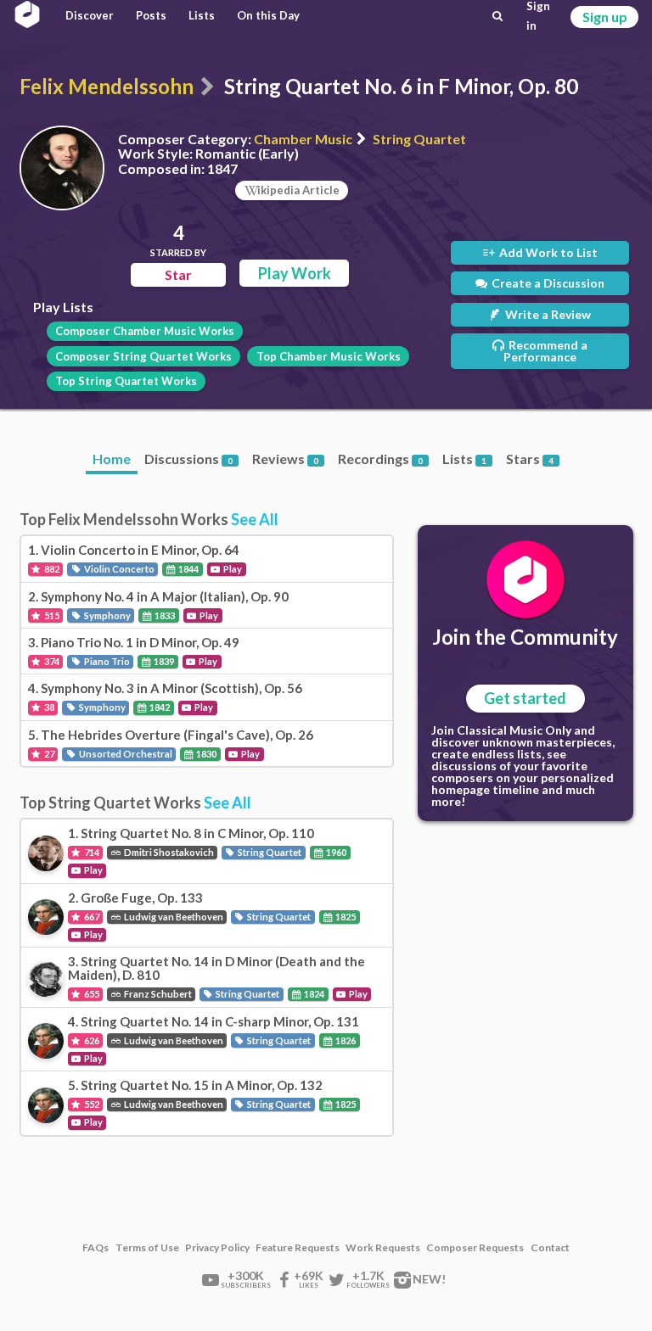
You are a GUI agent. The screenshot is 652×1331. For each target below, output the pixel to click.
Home (112, 458)
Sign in (538, 16)
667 (90, 916)
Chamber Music (303, 139)
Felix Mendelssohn (107, 86)
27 (48, 753)
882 (50, 568)
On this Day (268, 15)
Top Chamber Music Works (328, 356)
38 (48, 707)
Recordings (380, 458)
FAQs (95, 1248)
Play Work (294, 273)
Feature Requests (298, 1248)
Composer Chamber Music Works (144, 331)
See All (254, 519)
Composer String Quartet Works (143, 356)
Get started (525, 698)
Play (232, 568)
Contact (550, 1248)
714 (90, 852)
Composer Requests (475, 1248)
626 (90, 1040)
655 (90, 993)
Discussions (188, 458)
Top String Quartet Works (126, 381)
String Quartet (419, 139)
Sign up (604, 16)
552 (90, 1104)
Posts (151, 15)
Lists (201, 15)
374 (50, 661)
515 (50, 615)
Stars (530, 458)
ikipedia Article (298, 190)
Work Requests (383, 1248)
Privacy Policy (217, 1248)
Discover (89, 15)
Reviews (285, 458)
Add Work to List (547, 252)
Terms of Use (147, 1248)
